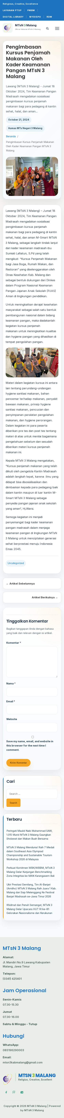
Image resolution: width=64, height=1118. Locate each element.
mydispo (35, 17)
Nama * (11, 683)
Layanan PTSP (12, 10)
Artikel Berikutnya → (45, 597)
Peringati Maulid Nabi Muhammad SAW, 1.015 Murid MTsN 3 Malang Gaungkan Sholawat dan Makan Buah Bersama (29, 834)
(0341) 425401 (12, 978)
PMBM (31, 10)
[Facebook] (6, 1092)
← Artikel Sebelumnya (20, 583)
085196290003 (13, 1050)
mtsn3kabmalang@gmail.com (22, 1062)
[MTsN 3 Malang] (8, 1079)
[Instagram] (14, 1092)
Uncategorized (16, 563)
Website (11, 719)
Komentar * (13, 642)
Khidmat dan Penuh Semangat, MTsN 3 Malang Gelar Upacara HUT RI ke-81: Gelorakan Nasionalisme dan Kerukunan (29, 909)
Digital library (13, 17)
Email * (10, 701)
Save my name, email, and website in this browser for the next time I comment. (29, 745)
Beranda (11, 136)
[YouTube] (22, 1092)
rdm (49, 17)
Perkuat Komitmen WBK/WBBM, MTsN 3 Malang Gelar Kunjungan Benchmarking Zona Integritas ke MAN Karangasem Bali (30, 871)
